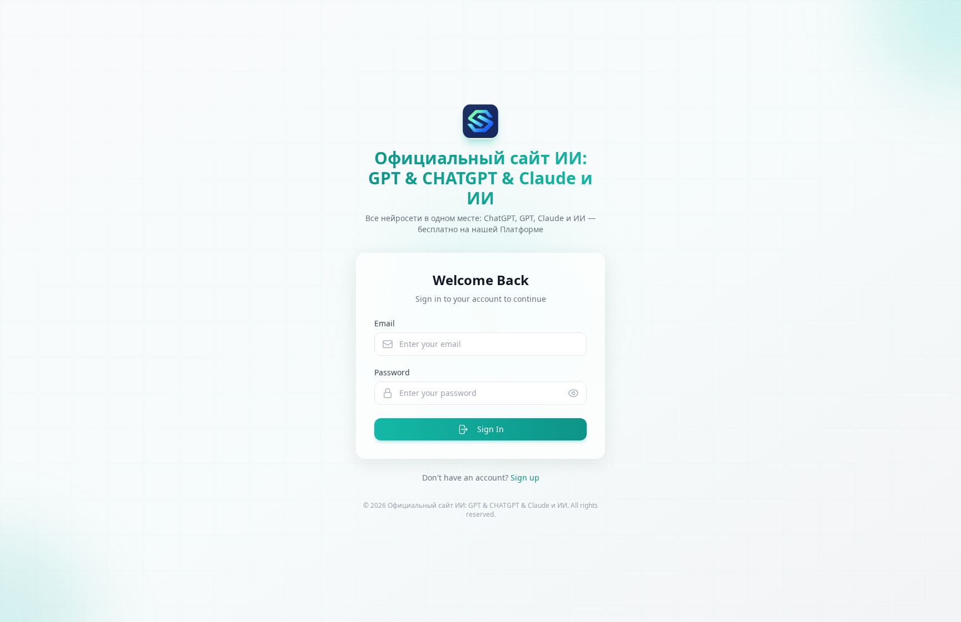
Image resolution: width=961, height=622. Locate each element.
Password (392, 372)
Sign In (490, 429)
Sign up (525, 477)
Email (384, 323)
